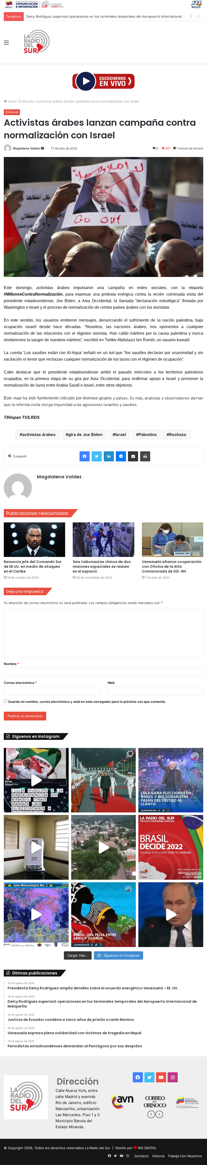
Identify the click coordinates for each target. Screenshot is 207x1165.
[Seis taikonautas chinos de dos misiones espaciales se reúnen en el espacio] (103, 539)
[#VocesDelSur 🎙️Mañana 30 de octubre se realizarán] (103, 914)
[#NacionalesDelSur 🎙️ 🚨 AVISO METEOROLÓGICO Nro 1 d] (36, 914)
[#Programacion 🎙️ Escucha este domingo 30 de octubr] (170, 847)
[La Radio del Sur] (36, 42)
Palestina (148, 434)
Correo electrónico (20, 683)
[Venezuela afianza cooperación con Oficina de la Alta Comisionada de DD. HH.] (172, 539)
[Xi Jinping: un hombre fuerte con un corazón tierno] (103, 780)
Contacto (141, 1156)
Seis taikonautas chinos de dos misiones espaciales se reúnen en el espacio (102, 566)
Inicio (11, 101)
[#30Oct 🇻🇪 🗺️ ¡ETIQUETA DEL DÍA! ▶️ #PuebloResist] (103, 847)
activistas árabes (39, 434)
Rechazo (177, 434)
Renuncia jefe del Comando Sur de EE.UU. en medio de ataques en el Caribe (33, 566)
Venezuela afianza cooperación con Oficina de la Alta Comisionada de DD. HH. (171, 566)
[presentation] (151, 1115)
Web (111, 683)
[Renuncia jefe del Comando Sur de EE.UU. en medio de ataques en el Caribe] (34, 539)
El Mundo (26, 101)
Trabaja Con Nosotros (185, 1156)
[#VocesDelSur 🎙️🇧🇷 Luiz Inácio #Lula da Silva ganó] (170, 780)
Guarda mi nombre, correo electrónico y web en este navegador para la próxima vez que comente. (87, 702)
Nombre (11, 664)
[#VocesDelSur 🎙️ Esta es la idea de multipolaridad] (170, 914)
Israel (120, 434)
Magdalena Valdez (26, 148)
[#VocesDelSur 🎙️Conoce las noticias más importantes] (36, 780)
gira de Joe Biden (85, 434)
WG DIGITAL (147, 1148)
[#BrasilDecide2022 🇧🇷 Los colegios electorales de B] (36, 847)
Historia (158, 1156)
